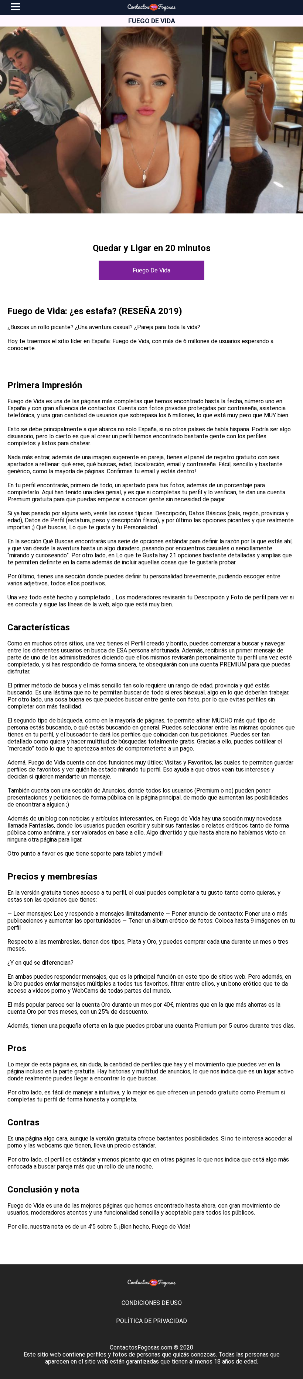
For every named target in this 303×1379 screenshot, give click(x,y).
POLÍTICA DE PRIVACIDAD (151, 1320)
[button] (15, 7)
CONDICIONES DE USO (152, 1302)
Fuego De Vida (151, 270)
